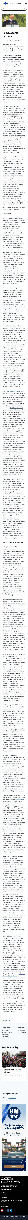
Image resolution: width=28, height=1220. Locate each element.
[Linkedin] (11, 1210)
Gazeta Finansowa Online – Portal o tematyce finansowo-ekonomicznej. (8, 1186)
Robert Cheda (9, 40)
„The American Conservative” (15, 391)
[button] (26, 3)
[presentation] (14, 1059)
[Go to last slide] (4, 1066)
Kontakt (3, 1192)
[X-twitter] (5, 1210)
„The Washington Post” (16, 408)
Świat (4, 30)
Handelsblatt (6, 969)
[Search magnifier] (25, 9)
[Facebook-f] (8, 1210)
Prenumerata (4, 1197)
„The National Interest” (13, 328)
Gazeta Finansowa (10, 1180)
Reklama (3, 1195)
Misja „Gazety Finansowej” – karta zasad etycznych (11, 1200)
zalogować (12, 1098)
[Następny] (23, 1066)
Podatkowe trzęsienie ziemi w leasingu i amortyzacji (7, 1032)
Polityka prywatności (6, 1204)
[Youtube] (2, 1210)
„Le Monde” (5, 222)
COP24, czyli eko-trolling (22, 1030)
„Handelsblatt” (20, 799)
